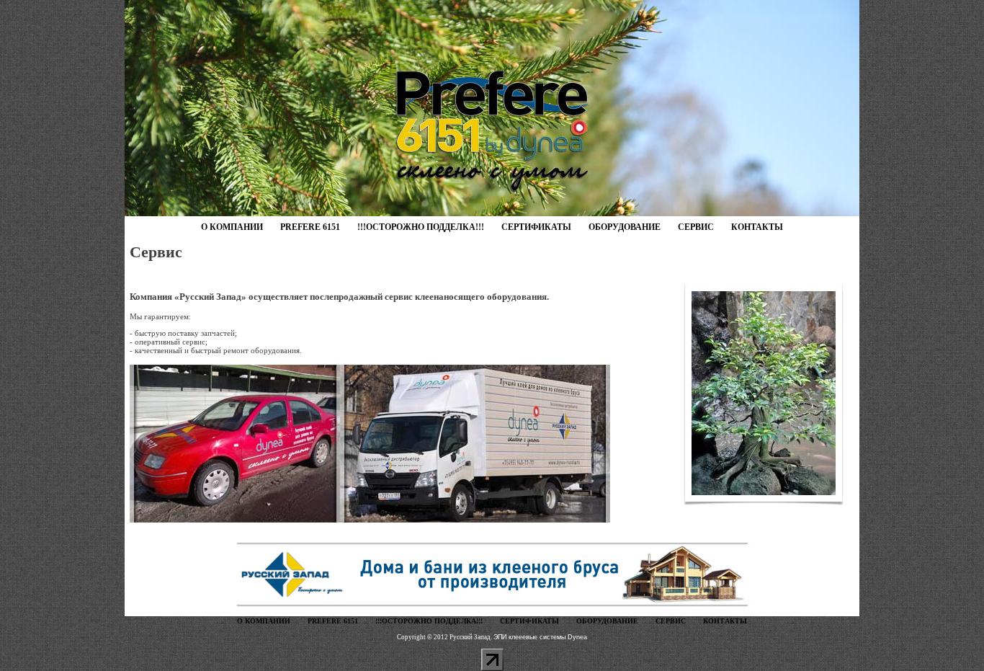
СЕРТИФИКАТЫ (536, 227)
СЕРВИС (696, 227)
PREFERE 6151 (310, 227)
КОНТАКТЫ (757, 227)
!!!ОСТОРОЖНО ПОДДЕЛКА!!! (420, 227)
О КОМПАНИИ (232, 227)
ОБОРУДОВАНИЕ (625, 227)
